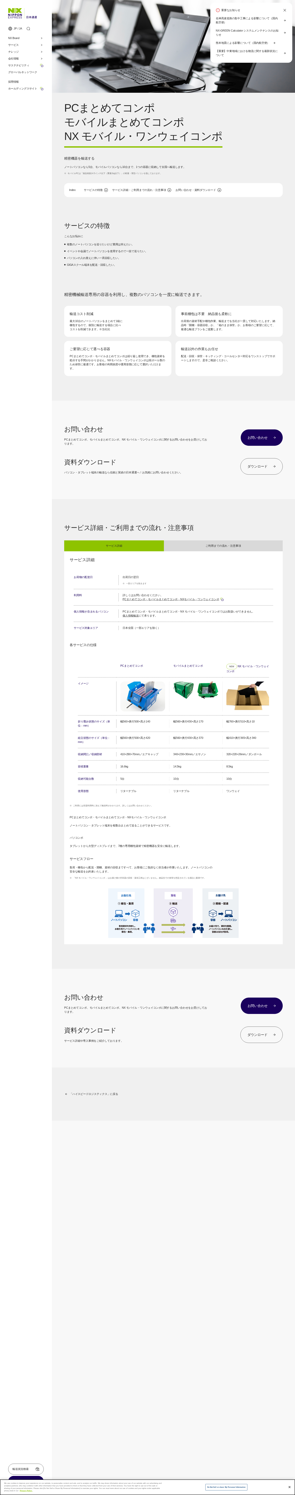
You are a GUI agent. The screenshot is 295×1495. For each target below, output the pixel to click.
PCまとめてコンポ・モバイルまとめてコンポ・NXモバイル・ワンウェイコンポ (173, 599)
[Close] (289, 1487)
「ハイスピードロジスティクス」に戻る (94, 1094)
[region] (173, 602)
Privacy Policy (26, 1491)
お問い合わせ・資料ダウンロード (195, 190)
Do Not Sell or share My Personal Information (226, 1487)
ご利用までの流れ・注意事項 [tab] (223, 545)
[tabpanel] (173, 747)
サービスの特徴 (93, 190)
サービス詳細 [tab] (114, 545)
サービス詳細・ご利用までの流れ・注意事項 (139, 190)
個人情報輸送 (131, 615)
